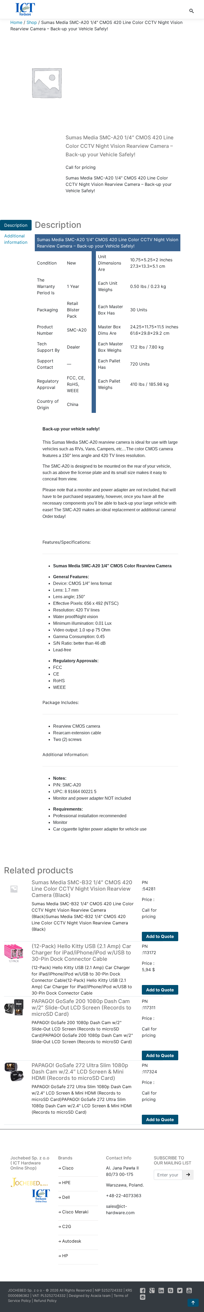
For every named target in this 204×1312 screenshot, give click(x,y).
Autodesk (71, 1241)
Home (16, 22)
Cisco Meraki (75, 1211)
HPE (66, 1182)
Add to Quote (160, 936)
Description (15, 225)
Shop (32, 22)
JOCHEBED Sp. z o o (25, 1290)
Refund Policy (45, 1300)
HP (65, 1255)
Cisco (68, 1168)
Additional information (15, 239)
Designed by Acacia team (89, 1295)
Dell (66, 1197)
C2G (66, 1226)
